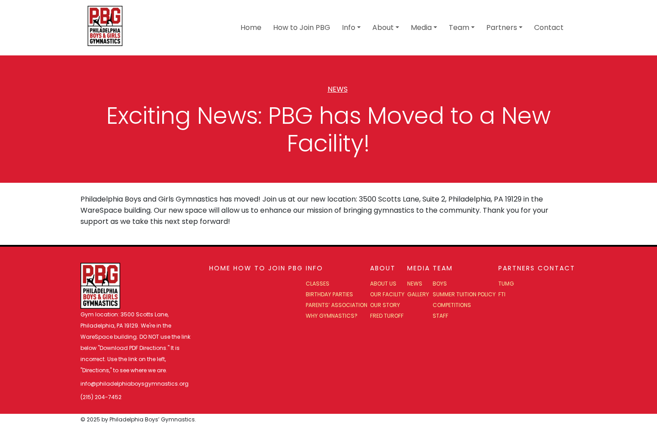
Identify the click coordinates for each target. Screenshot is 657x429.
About (383, 27)
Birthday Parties (329, 294)
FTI (501, 294)
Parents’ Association (336, 305)
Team (459, 27)
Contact (549, 27)
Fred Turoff (387, 316)
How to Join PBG (301, 27)
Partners (501, 27)
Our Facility (387, 294)
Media (421, 27)
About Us (383, 283)
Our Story (385, 305)
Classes (317, 283)
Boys (440, 283)
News (338, 89)
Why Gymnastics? (332, 316)
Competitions (452, 305)
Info (348, 27)
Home (250, 27)
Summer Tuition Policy (464, 294)
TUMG (506, 283)
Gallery (418, 294)
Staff (440, 316)
